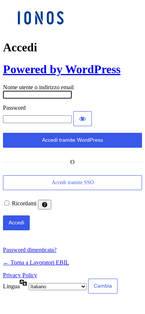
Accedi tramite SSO (73, 182)
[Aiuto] (44, 204)
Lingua (11, 286)
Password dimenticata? (30, 250)
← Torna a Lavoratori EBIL (36, 262)
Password (14, 108)
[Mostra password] (82, 118)
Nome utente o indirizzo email (38, 87)
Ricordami (24, 203)
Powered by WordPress (61, 69)
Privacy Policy (20, 275)
